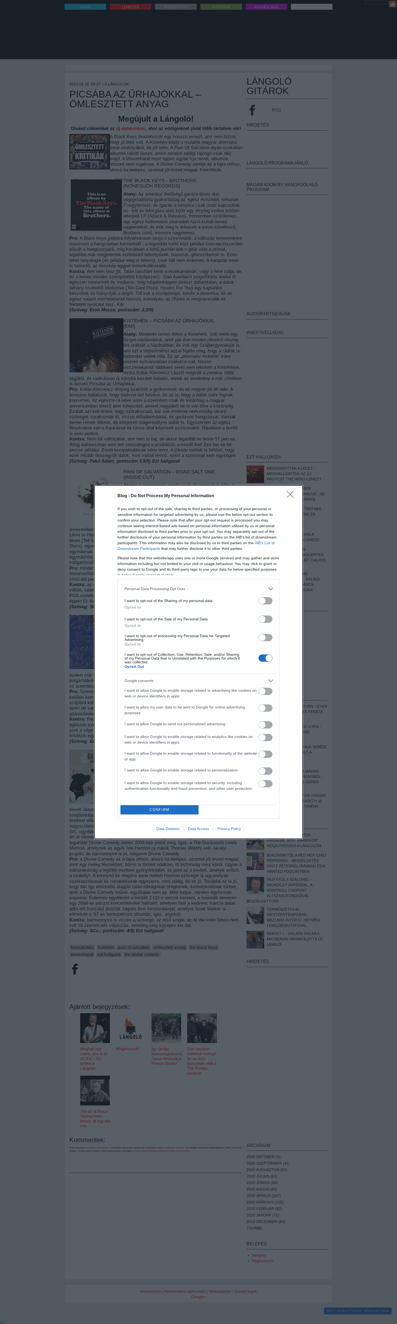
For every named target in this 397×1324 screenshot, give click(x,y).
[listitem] (198, 589)
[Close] (292, 496)
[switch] (265, 600)
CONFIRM (160, 810)
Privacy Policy (229, 829)
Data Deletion (168, 829)
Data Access (198, 829)
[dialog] (198, 662)
